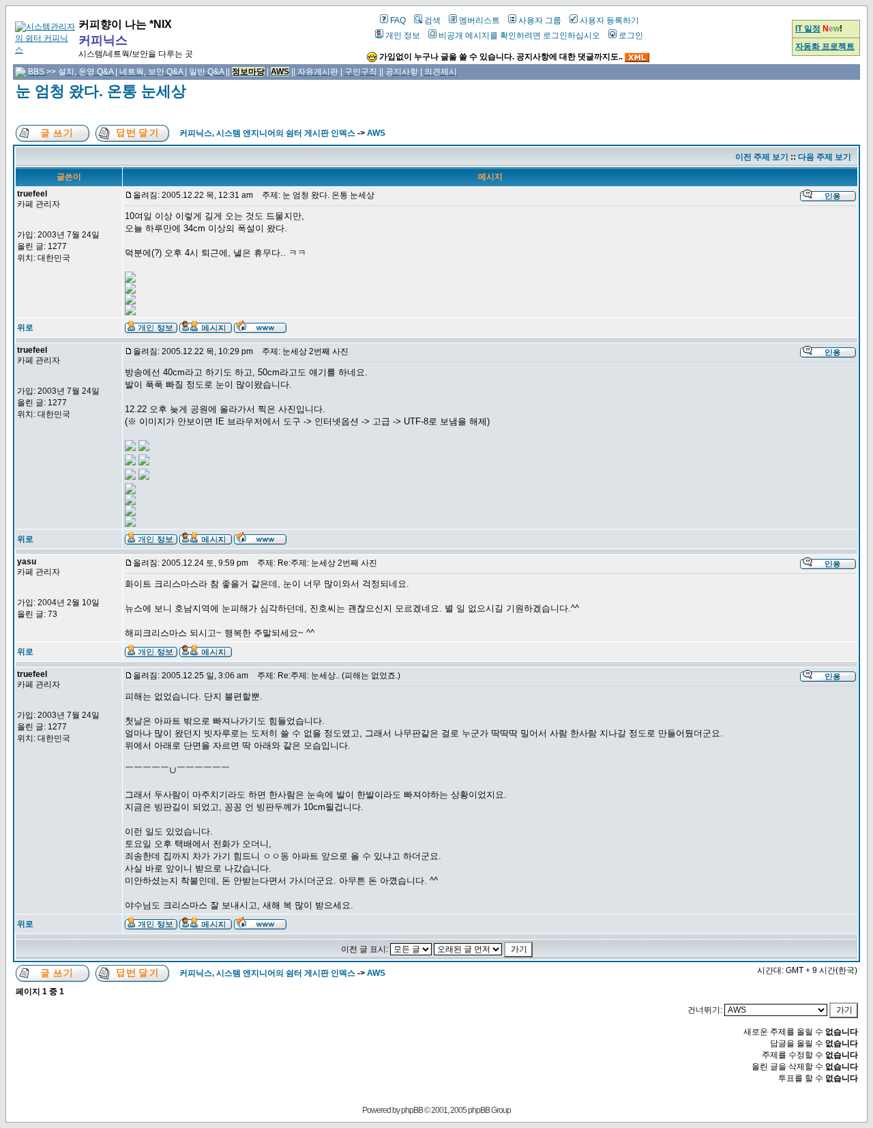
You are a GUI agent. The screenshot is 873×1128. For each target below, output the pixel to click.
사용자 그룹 (539, 20)
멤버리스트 (479, 20)
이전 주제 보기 (761, 157)
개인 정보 (402, 35)
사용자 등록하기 (609, 20)
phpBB (412, 1110)
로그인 (631, 35)
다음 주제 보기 (824, 157)
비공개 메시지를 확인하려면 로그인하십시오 (519, 35)
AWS (376, 133)
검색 (432, 20)
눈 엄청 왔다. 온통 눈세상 (101, 91)
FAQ (398, 20)
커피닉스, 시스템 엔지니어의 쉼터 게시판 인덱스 (267, 133)
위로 (25, 327)
